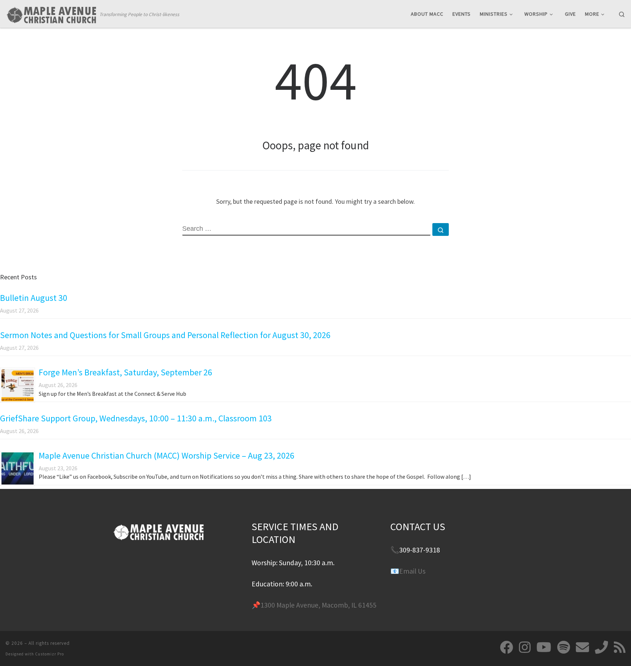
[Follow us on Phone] (601, 647)
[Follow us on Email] (582, 647)
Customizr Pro (49, 654)
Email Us (412, 571)
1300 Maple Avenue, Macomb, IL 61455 (318, 605)
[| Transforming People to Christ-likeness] (51, 13)
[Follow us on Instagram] (525, 647)
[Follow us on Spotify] (563, 647)
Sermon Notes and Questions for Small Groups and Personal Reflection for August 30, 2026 (165, 335)
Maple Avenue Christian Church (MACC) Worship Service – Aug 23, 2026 (166, 455)
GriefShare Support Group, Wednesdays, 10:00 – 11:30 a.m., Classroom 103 (136, 418)
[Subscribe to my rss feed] (620, 647)
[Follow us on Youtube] (543, 647)
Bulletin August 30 (33, 297)
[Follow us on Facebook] (506, 647)
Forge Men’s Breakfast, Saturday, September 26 (125, 372)
